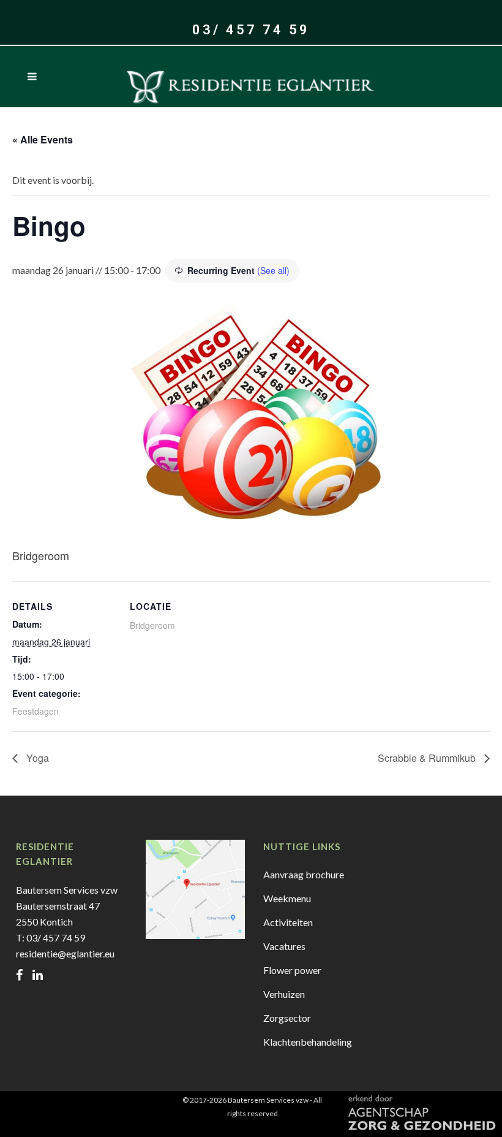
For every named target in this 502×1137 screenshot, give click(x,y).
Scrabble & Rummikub (428, 758)
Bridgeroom (152, 625)
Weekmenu (287, 898)
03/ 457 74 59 (251, 29)
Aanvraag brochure (303, 874)
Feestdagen (35, 711)
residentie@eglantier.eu (65, 953)
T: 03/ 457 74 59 (50, 937)
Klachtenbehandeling (307, 1042)
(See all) (273, 270)
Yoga (36, 758)
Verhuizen (284, 994)
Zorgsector (287, 1018)
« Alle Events (42, 139)
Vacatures (284, 946)
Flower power (292, 970)
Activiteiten (288, 922)
